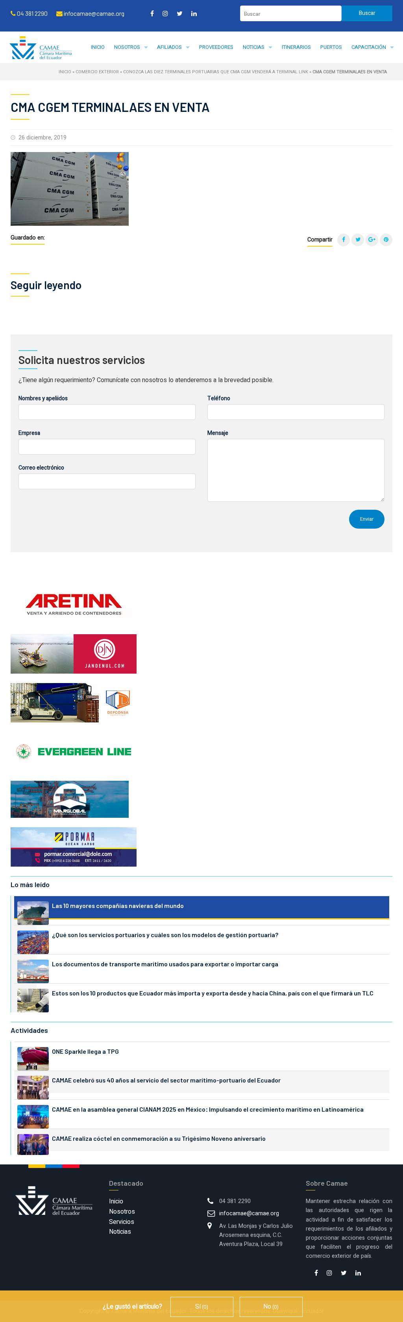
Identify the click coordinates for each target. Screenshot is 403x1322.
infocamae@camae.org (249, 1213)
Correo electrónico (41, 468)
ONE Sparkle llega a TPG (85, 1051)
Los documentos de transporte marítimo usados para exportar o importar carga (165, 963)
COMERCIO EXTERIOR (97, 72)
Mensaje (217, 433)
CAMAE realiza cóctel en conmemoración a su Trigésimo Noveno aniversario (159, 1138)
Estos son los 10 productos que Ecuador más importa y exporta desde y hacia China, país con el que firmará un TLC (212, 993)
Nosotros (127, 47)
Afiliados (169, 47)
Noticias (253, 47)
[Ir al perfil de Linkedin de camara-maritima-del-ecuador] (194, 13)
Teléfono (218, 398)
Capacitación (368, 47)
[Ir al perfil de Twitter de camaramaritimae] (180, 13)
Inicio (98, 47)
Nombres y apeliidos (43, 398)
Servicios (121, 1222)
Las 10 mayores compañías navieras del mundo (118, 905)
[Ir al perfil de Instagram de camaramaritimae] (165, 13)
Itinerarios (296, 47)
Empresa (29, 433)
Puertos (331, 47)
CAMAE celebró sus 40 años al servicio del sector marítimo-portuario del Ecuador (166, 1080)
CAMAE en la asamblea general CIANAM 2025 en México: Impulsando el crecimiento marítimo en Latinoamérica (208, 1109)
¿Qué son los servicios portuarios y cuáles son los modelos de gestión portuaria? (165, 934)
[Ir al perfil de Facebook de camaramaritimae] (152, 13)
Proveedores (216, 47)
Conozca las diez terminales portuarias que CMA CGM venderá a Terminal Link (215, 72)
